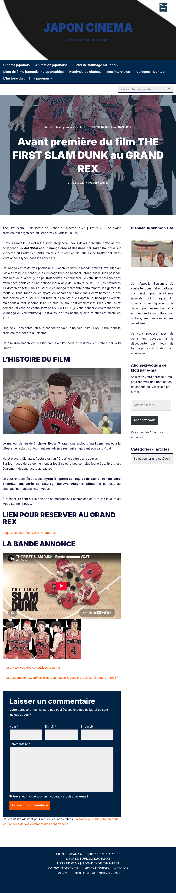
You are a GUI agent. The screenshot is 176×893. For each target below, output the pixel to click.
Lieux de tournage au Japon (88, 858)
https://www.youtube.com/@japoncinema (31, 667)
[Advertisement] (152, 522)
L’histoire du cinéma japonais (98, 873)
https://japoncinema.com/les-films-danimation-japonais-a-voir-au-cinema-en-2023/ (60, 677)
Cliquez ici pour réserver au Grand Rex (29, 533)
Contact (159, 71)
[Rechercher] (169, 89)
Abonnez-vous (145, 420)
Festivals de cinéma (64, 868)
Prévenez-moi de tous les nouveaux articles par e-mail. (51, 796)
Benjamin (101, 182)
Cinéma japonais (69, 853)
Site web (87, 726)
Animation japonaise (103, 853)
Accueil (49, 127)
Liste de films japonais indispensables (88, 863)
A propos (142, 71)
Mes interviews (97, 868)
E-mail (50, 726)
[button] (31, 65)
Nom (13, 726)
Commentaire (19, 744)
